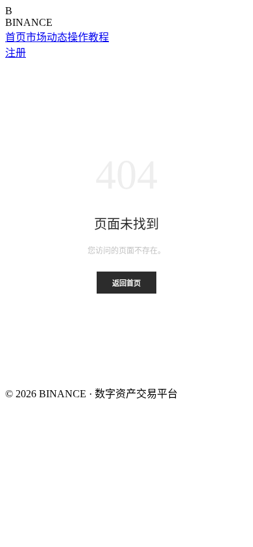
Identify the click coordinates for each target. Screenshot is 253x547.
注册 (15, 52)
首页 (15, 37)
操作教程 (88, 37)
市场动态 (46, 37)
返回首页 (126, 283)
